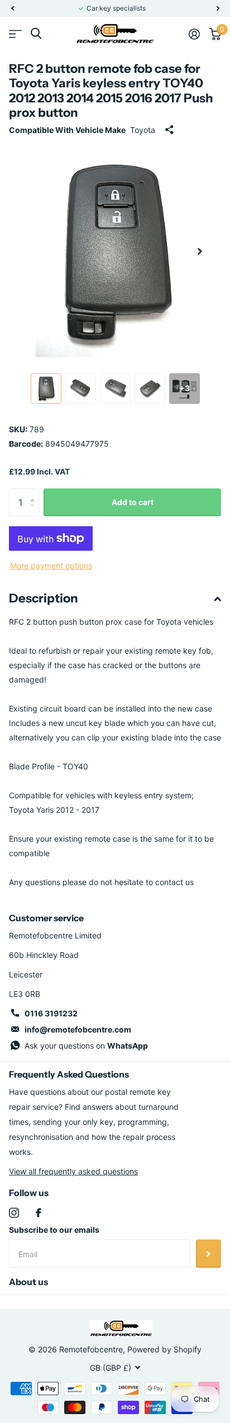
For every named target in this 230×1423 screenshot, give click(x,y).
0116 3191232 (51, 1013)
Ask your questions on (86, 1045)
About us (28, 1281)
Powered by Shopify (164, 1349)
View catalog (15, 33)
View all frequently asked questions (73, 1171)
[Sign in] (194, 34)
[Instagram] (14, 1213)
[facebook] (38, 1212)
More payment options (51, 565)
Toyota (142, 130)
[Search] (36, 33)
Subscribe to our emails (54, 1229)
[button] (12, 8)
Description (43, 598)
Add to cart (133, 502)
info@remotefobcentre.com (78, 1029)
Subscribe (208, 1253)
